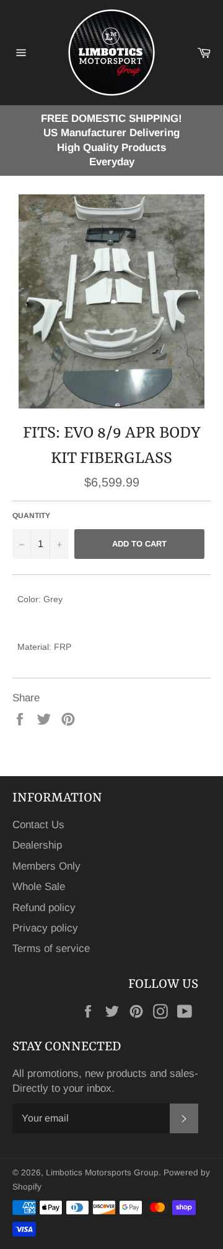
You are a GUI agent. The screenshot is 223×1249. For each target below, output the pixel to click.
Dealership (37, 845)
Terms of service (51, 948)
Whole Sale (38, 886)
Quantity (31, 515)
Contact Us (38, 825)
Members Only (46, 866)
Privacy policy (45, 928)
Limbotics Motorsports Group (102, 1172)
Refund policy (44, 908)
